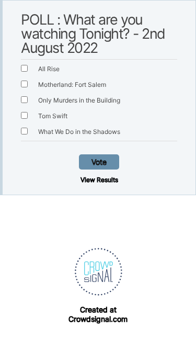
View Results (99, 180)
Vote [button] (99, 161)
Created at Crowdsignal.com (98, 314)
